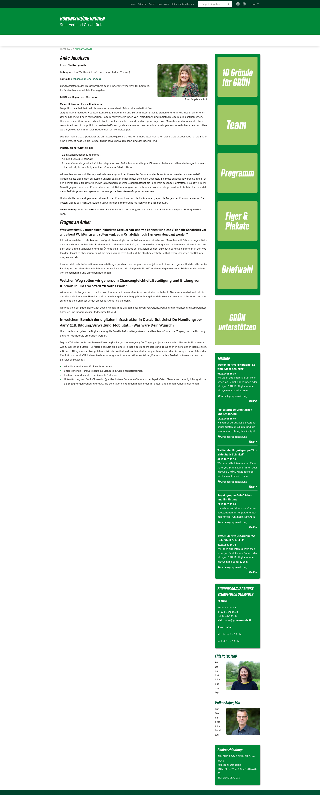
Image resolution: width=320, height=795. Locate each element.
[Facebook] (238, 4)
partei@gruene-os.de (236, 620)
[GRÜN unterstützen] (237, 322)
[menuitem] (133, 4)
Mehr (252, 400)
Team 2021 (66, 48)
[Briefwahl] (238, 269)
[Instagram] (244, 4)
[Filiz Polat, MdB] (243, 675)
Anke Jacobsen (83, 48)
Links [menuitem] (253, 3)
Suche (152, 3)
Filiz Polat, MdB (226, 656)
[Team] (238, 125)
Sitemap (142, 3)
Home (133, 3)
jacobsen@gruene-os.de (84, 78)
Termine (224, 358)
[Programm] (238, 173)
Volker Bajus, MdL (228, 702)
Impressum (163, 3)
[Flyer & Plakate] (238, 221)
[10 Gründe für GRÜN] (238, 77)
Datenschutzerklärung (183, 3)
